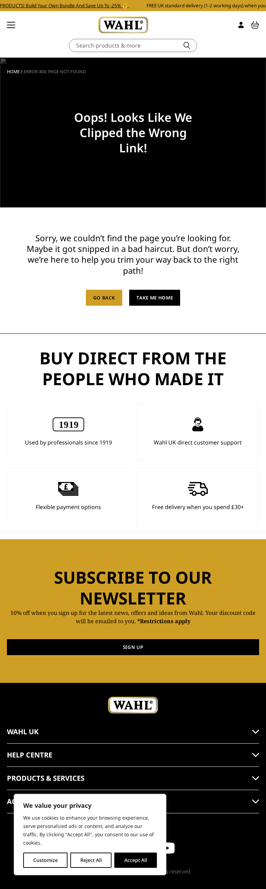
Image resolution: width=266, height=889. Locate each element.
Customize (45, 860)
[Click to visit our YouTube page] (167, 848)
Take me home (154, 298)
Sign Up (133, 647)
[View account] (241, 25)
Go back (104, 298)
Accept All (135, 860)
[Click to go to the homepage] (123, 25)
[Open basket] (255, 25)
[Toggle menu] (11, 25)
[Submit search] (187, 45)
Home (13, 71)
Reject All (91, 860)
